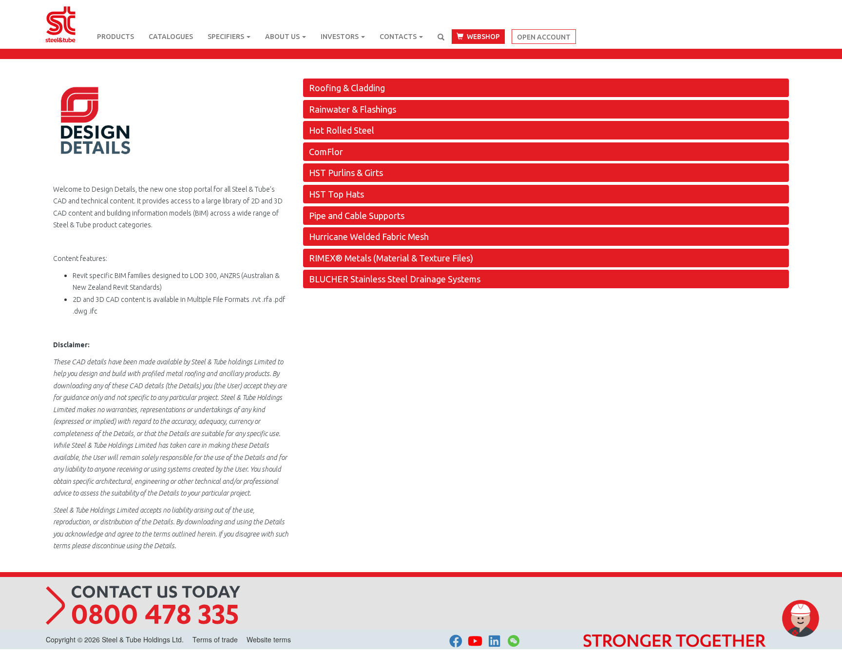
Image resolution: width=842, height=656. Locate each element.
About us (283, 36)
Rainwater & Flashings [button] (352, 109)
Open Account (544, 37)
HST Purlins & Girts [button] (346, 173)
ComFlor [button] (326, 152)
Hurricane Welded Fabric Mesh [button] (369, 236)
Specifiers (227, 36)
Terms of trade (215, 639)
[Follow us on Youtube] (475, 640)
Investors (340, 36)
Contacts (399, 36)
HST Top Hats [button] (336, 194)
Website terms (269, 639)
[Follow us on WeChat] (513, 643)
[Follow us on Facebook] (455, 640)
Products (115, 36)
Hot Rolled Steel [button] (341, 130)
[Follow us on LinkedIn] (494, 640)
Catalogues (171, 36)
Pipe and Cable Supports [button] (356, 215)
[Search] (441, 37)
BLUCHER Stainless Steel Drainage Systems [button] (394, 279)
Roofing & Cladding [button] (347, 88)
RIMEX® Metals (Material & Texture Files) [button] (391, 258)
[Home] (68, 12)
